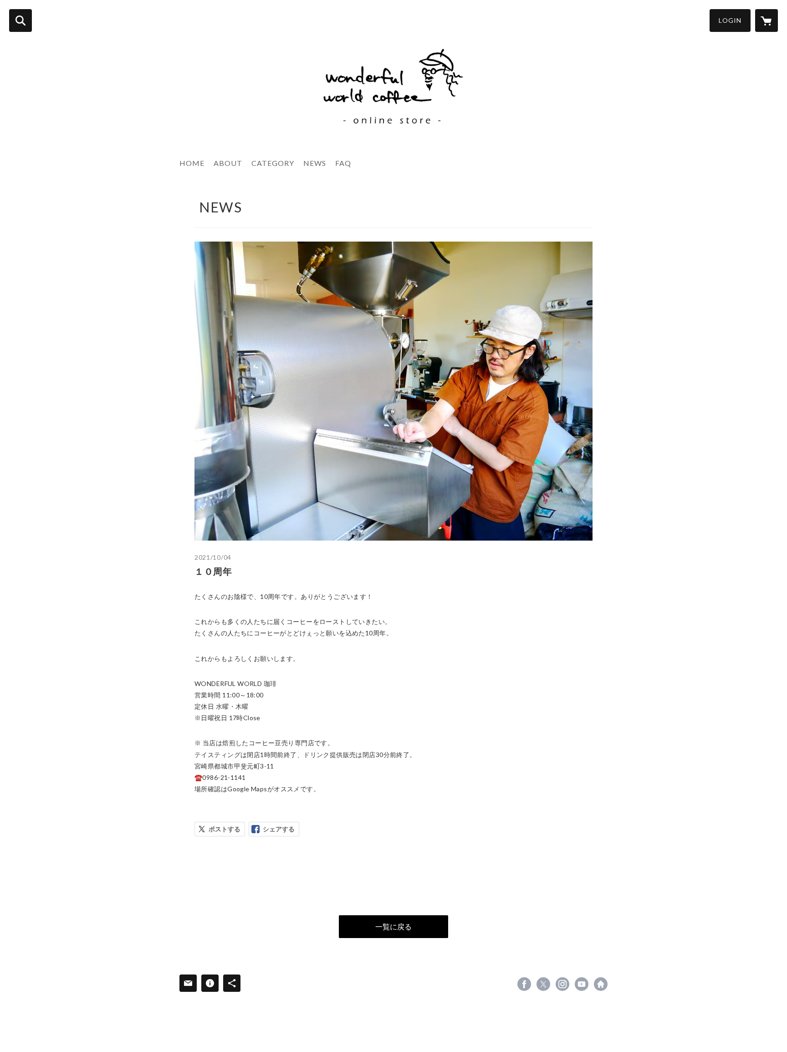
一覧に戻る (393, 926)
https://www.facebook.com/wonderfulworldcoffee (524, 984)
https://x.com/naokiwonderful (543, 984)
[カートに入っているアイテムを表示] (766, 20)
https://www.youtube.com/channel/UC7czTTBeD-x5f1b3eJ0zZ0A (581, 984)
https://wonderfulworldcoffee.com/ (601, 984)
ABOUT (228, 163)
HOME (191, 163)
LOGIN (730, 20)
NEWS (314, 163)
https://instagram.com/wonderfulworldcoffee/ (562, 984)
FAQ (343, 163)
